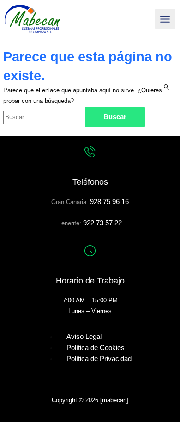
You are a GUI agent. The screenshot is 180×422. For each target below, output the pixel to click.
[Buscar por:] (44, 117)
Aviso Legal (84, 336)
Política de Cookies (95, 347)
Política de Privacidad (99, 358)
